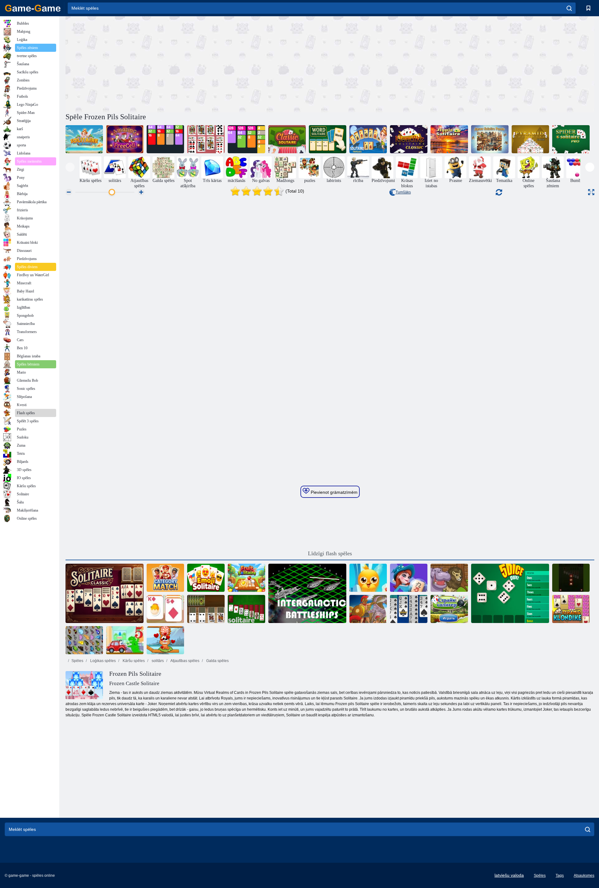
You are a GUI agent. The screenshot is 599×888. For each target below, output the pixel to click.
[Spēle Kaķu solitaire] (206, 139)
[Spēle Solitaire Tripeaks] (368, 139)
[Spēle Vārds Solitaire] (327, 139)
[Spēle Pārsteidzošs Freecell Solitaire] (125, 139)
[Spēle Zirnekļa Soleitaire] (206, 609)
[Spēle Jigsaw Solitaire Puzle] (490, 139)
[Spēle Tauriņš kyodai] (84, 640)
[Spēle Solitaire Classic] (105, 593)
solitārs (157, 661)
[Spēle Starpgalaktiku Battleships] (307, 593)
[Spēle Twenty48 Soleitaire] (165, 139)
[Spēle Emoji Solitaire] (206, 578)
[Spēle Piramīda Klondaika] (571, 609)
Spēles (77, 661)
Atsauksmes (584, 875)
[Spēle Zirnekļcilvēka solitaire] (408, 609)
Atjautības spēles (184, 661)
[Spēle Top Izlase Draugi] (368, 578)
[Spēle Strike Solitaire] (449, 609)
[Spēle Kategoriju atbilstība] (165, 578)
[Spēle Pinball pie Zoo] (449, 578)
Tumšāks (403, 192)
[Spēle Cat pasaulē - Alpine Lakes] (165, 640)
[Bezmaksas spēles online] (33, 8)
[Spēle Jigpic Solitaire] (449, 139)
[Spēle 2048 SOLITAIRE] (246, 139)
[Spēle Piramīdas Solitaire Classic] (530, 139)
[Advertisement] (197, 63)
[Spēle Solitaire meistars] (571, 578)
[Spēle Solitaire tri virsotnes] (84, 139)
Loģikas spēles (102, 661)
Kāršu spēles (133, 661)
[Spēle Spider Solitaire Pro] (571, 139)
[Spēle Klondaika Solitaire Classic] (408, 139)
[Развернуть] (591, 192)
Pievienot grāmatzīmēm (333, 492)
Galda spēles (217, 661)
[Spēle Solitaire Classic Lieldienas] (165, 609)
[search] (569, 8)
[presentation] (70, 167)
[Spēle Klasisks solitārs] (287, 139)
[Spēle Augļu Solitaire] (246, 578)
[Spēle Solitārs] (246, 609)
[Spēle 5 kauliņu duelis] (510, 593)
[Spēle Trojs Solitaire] (368, 609)
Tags (560, 875)
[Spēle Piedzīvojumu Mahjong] (408, 578)
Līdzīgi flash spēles (330, 553)
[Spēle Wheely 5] (125, 640)
